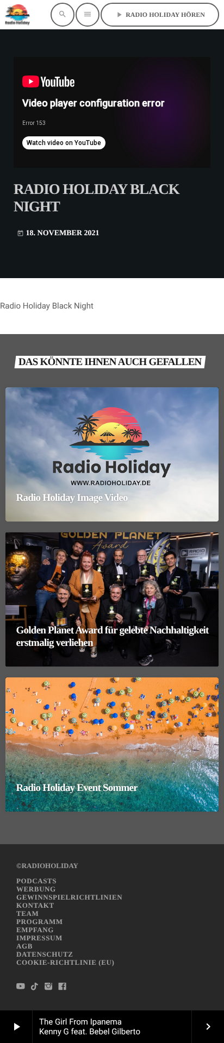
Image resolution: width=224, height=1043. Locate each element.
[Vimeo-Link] (17, 14)
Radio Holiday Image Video (72, 498)
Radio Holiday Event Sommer (77, 788)
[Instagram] (48, 987)
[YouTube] (20, 987)
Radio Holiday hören (160, 14)
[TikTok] (34, 987)
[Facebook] (62, 987)
